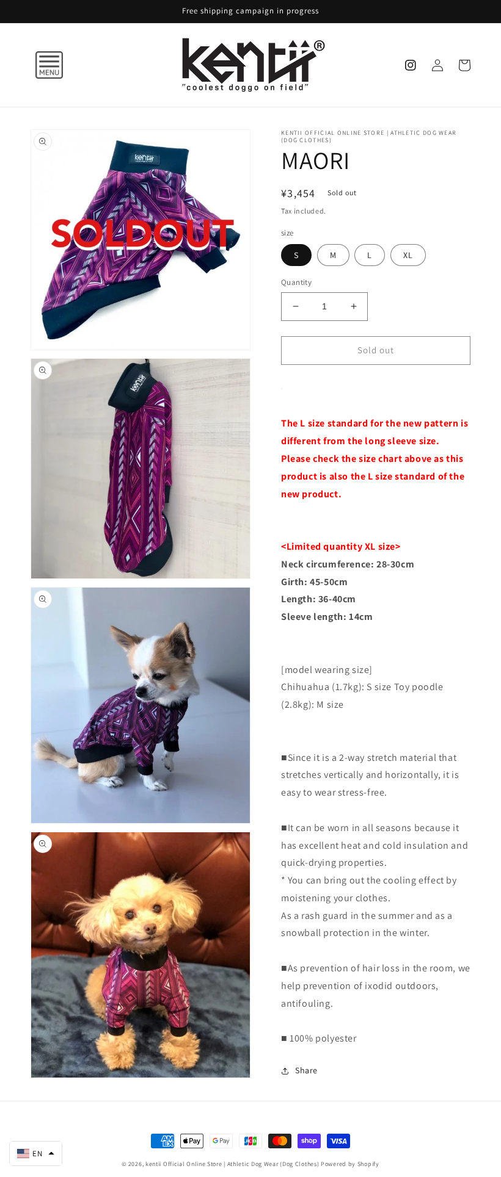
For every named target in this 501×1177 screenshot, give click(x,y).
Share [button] (306, 1070)
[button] (36, 65)
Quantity (296, 282)
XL (408, 255)
